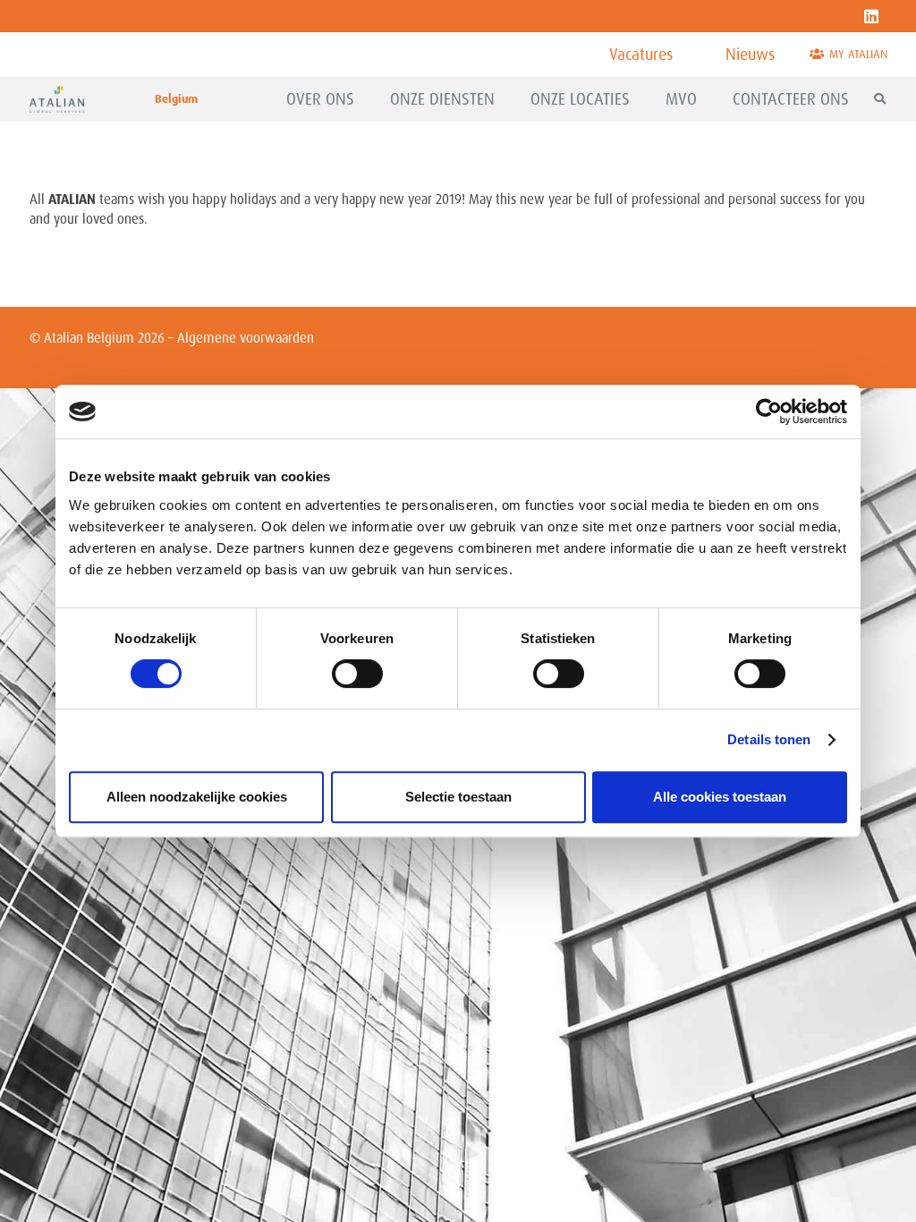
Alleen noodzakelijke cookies (196, 796)
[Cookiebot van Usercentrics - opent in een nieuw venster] (769, 411)
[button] (364, 99)
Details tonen (768, 739)
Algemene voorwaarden (245, 338)
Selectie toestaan (458, 796)
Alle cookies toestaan (719, 796)
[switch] (357, 673)
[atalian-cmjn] (57, 99)
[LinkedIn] (871, 16)
